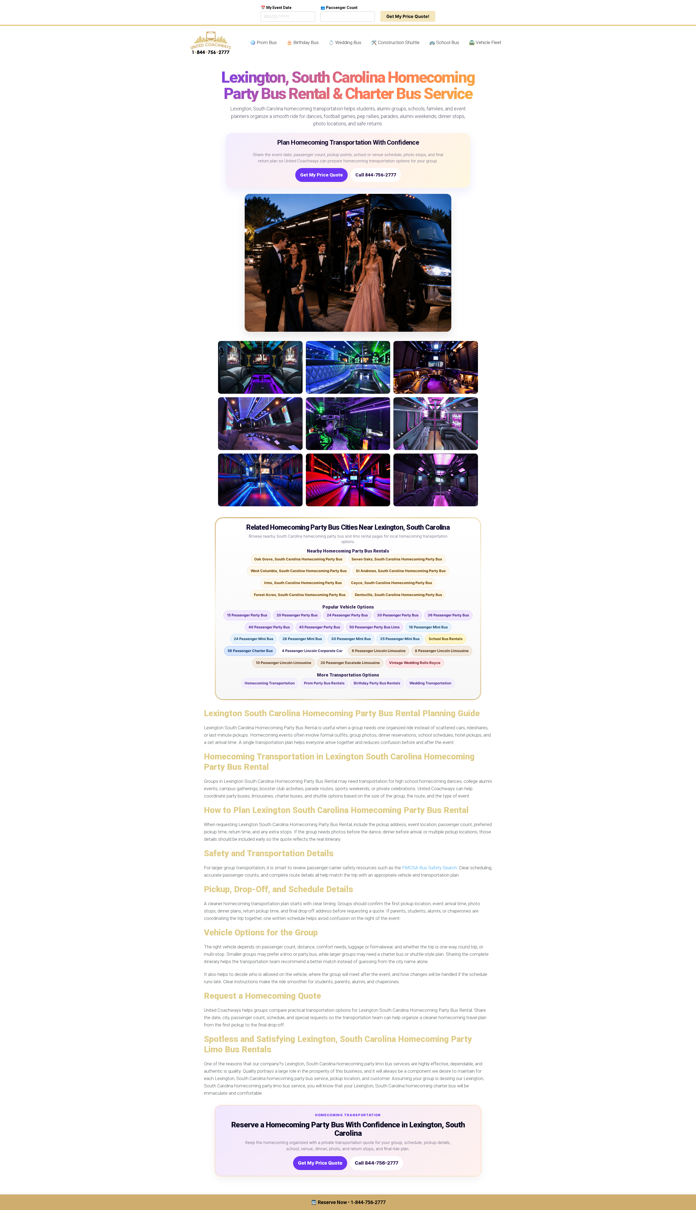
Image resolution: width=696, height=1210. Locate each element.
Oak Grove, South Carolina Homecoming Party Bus (298, 559)
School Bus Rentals (445, 639)
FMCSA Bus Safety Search (429, 867)
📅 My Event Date (276, 7)
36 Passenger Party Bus (448, 615)
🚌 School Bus (444, 42)
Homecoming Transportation (270, 683)
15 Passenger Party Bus (247, 615)
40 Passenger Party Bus (269, 627)
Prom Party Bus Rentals (324, 683)
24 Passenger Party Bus (347, 615)
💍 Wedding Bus (344, 42)
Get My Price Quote (321, 175)
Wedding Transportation (430, 683)
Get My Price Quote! (407, 16)
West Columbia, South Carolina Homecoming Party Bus (299, 571)
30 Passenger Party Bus (397, 615)
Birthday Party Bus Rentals (377, 683)
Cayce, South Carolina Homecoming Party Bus (391, 583)
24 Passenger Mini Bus (253, 639)
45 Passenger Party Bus (319, 627)
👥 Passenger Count (339, 7)
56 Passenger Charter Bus (250, 651)
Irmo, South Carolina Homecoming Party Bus (303, 583)
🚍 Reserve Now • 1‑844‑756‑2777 (348, 1202)
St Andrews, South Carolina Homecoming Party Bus (401, 571)
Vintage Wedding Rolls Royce (414, 662)
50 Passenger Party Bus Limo (374, 627)
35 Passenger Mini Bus (400, 639)
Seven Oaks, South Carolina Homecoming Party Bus (397, 559)
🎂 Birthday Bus (303, 42)
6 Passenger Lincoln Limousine (379, 651)
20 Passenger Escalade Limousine (350, 662)
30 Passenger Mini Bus (351, 639)
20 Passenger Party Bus (297, 615)
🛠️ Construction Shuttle (395, 42)
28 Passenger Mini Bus (302, 639)
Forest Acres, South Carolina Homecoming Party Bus (300, 594)
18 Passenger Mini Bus (428, 627)
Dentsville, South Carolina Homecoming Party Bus (398, 594)
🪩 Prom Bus (263, 42)
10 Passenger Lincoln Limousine (283, 662)
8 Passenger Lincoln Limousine (442, 651)
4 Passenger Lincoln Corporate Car (312, 651)
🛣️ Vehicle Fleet (485, 42)
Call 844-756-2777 (375, 175)
